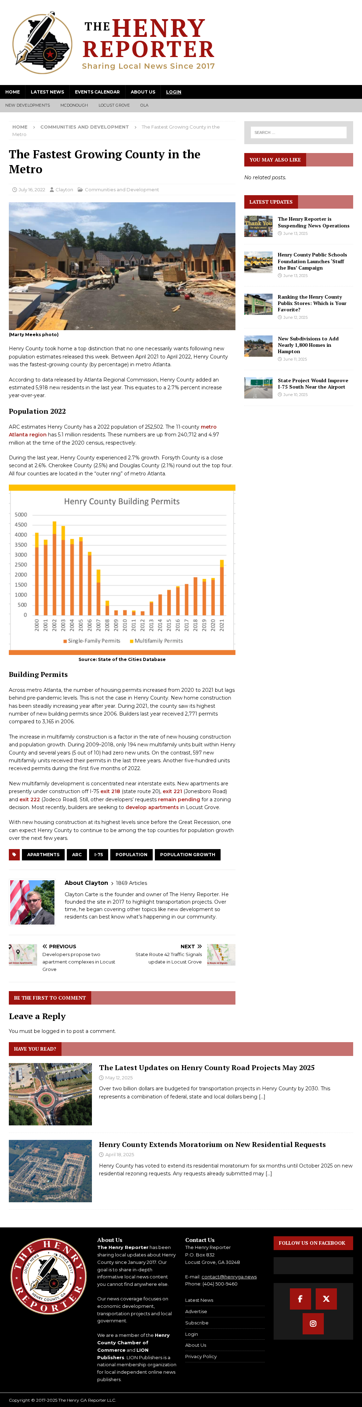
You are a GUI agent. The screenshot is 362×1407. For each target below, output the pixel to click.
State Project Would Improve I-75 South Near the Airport (313, 383)
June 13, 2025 (296, 233)
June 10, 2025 (296, 394)
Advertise (196, 1311)
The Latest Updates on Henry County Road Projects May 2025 (207, 1067)
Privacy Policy (201, 1356)
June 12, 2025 (296, 317)
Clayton (64, 189)
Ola (144, 105)
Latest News (47, 92)
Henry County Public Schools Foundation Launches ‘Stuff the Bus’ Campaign (312, 261)
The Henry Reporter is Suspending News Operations (314, 221)
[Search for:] (299, 132)
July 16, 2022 (32, 189)
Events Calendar (97, 92)
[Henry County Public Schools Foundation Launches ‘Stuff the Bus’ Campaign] (258, 262)
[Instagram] (313, 1323)
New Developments (27, 105)
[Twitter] (326, 1299)
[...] (262, 1097)
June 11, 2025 (295, 359)
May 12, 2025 (119, 1077)
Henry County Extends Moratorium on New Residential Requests (212, 1144)
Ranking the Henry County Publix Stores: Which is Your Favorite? (312, 303)
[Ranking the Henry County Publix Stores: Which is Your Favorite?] (258, 304)
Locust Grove (114, 105)
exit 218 (110, 791)
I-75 (98, 854)
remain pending (179, 799)
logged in (53, 1031)
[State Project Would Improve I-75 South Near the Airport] (258, 388)
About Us (143, 92)
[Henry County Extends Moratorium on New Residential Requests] (50, 1171)
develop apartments (152, 807)
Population (131, 854)
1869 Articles (131, 883)
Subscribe (197, 1323)
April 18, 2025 (119, 1154)
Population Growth (187, 854)
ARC (77, 854)
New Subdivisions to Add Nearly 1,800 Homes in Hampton (308, 345)
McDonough (74, 105)
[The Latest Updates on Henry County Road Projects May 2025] (50, 1094)
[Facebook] (300, 1299)
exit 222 (29, 799)
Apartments (43, 854)
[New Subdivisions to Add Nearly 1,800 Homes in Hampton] (258, 346)
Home (12, 92)
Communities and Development (122, 189)
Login (173, 92)
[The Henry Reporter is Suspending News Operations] (258, 226)
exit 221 (172, 791)
